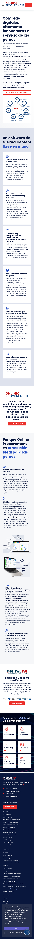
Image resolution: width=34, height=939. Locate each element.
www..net (12, 796)
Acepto (17, 928)
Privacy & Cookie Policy (17, 933)
